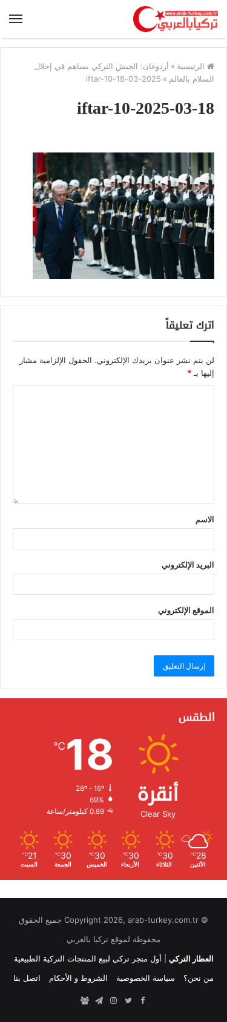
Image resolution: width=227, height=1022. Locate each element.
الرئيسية (192, 66)
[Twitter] (128, 1001)
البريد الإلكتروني (188, 564)
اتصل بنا (27, 978)
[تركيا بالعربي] (175, 19)
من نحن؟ (198, 978)
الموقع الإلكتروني (186, 610)
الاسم (205, 519)
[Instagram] (114, 1001)
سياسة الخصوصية (145, 978)
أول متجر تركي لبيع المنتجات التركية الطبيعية (88, 958)
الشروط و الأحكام (78, 978)
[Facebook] (143, 1001)
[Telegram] (99, 1001)
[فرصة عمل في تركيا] (84, 1001)
